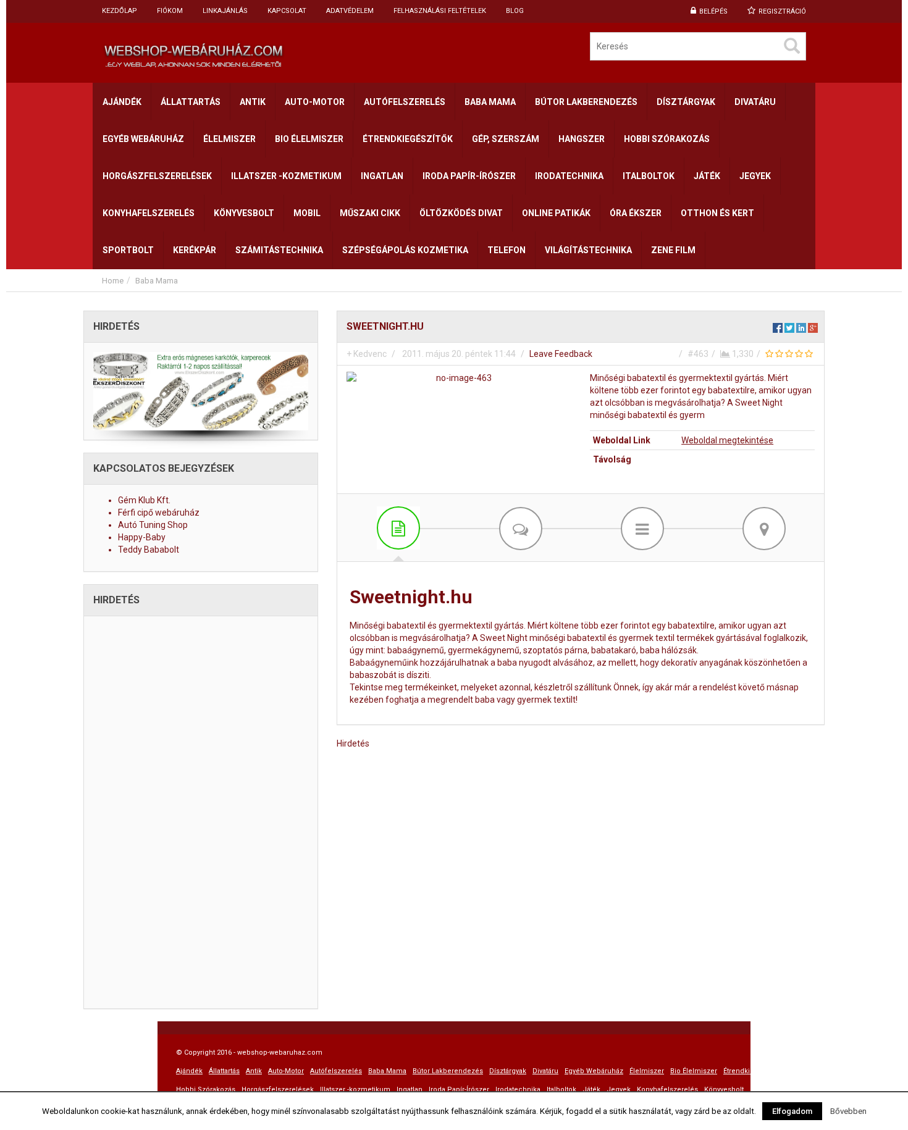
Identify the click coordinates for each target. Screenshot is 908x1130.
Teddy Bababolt (148, 550)
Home (113, 280)
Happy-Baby (142, 537)
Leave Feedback (560, 354)
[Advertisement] (454, 296)
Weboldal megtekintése (727, 440)
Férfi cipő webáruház (159, 512)
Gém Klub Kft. (144, 500)
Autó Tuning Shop (153, 525)
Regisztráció (782, 11)
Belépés (713, 11)
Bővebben (848, 1111)
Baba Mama (156, 280)
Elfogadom (792, 1111)
